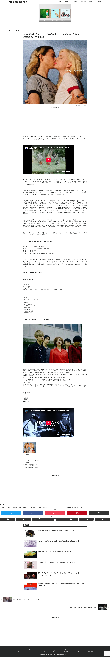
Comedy (43, 651)
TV (91, 649)
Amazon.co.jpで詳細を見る (30, 467)
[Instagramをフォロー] (55, 519)
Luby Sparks (26, 454)
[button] (99, 513)
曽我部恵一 (15, 507)
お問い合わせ (91, 651)
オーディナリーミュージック (57, 507)
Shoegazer (68, 507)
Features (19, 649)
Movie (43, 649)
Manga (67, 649)
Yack (40, 507)
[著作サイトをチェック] (7, 519)
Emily (24, 181)
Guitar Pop (75, 507)
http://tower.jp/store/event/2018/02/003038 (41, 253)
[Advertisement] (55, 120)
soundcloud (26, 401)
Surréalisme (67, 651)
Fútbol (55, 651)
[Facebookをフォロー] (39, 519)
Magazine (55, 649)
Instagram (25, 403)
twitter (24, 399)
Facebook (25, 398)
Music (2, 504)
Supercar (83, 507)
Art (19, 651)
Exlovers (26, 507)
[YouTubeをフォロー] (70, 519)
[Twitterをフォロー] (23, 519)
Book (31, 651)
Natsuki (3, 507)
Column (79, 649)
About (79, 651)
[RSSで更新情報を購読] (102, 519)
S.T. (21, 507)
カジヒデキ (45, 507)
